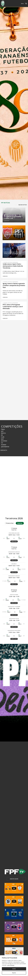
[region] (14, 965)
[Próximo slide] (25, 121)
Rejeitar (14, 972)
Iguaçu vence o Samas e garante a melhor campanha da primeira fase (14, 285)
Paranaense (15, 262)
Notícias (10, 262)
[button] (21, 205)
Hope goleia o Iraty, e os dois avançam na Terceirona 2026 (13, 253)
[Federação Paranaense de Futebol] (2, 3)
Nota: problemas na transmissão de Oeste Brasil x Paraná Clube (12, 217)
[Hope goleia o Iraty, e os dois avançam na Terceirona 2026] (14, 250)
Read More (5, 276)
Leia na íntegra (10, 965)
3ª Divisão (5, 262)
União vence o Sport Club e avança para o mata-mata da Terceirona (13, 266)
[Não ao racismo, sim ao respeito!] (14, 102)
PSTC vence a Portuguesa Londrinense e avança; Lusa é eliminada (13, 306)
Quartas (19, 523)
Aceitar (14, 968)
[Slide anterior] (2, 121)
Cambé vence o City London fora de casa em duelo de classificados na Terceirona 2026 (12, 234)
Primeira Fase (9, 523)
